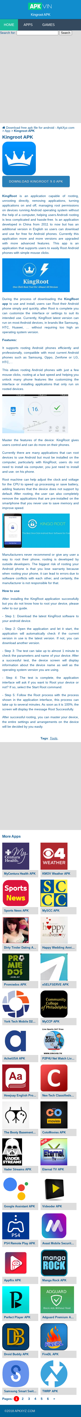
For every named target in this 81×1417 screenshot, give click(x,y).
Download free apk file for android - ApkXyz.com (40, 127)
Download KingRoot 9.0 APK (36, 181)
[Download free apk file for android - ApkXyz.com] (40, 6)
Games (48, 25)
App (7, 131)
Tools (53, 738)
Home (9, 25)
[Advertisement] (40, 80)
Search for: (8, 32)
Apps (28, 25)
